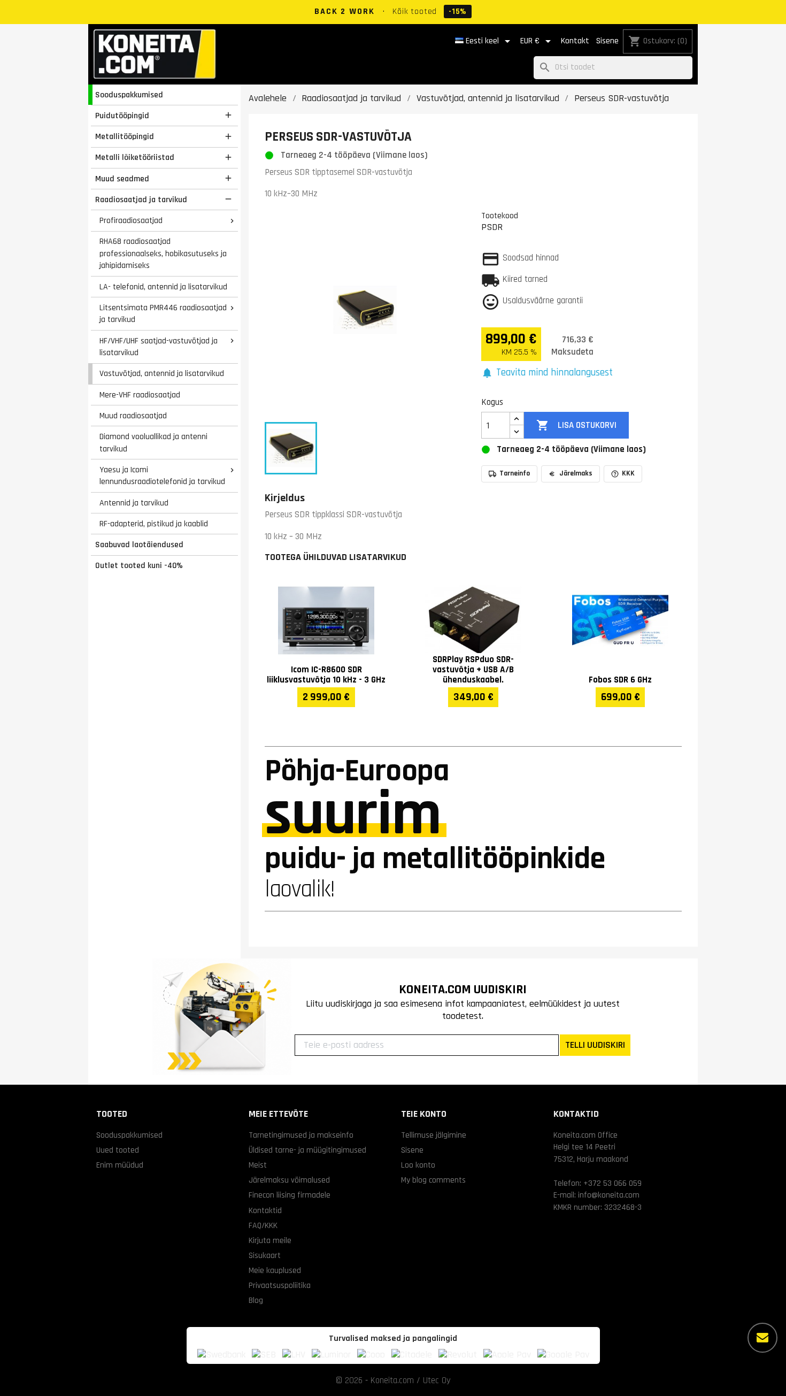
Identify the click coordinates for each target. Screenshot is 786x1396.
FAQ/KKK (263, 1225)
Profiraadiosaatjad (131, 220)
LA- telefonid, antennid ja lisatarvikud (163, 286)
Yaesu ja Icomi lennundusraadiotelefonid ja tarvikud (162, 475)
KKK (628, 473)
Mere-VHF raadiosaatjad (139, 394)
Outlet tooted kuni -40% (139, 565)
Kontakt (575, 41)
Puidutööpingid (122, 115)
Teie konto (423, 1114)
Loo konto (418, 1165)
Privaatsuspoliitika (280, 1285)
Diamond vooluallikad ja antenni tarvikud (153, 442)
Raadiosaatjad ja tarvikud (141, 199)
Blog (256, 1300)
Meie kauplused (275, 1270)
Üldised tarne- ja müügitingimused (307, 1150)
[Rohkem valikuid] (762, 1338)
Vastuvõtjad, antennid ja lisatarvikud (161, 373)
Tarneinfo (514, 473)
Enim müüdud (119, 1165)
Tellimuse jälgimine (433, 1135)
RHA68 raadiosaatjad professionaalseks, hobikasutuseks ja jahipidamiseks (163, 253)
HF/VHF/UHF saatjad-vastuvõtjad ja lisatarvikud (158, 346)
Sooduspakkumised (129, 94)
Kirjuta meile (270, 1240)
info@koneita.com (608, 1195)
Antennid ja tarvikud (133, 502)
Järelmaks (575, 473)
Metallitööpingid (124, 136)
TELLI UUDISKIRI (595, 1045)
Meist (258, 1165)
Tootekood (499, 215)
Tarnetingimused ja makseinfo (301, 1135)
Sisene (607, 41)
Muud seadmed (122, 178)
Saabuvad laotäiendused (139, 544)
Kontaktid (265, 1210)
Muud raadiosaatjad (133, 415)
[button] (547, 373)
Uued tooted (117, 1150)
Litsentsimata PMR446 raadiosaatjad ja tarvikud (163, 313)
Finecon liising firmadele (289, 1195)
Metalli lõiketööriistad (134, 157)
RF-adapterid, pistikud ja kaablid (153, 523)
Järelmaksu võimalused (289, 1180)
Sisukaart (265, 1255)
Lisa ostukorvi (576, 425)
